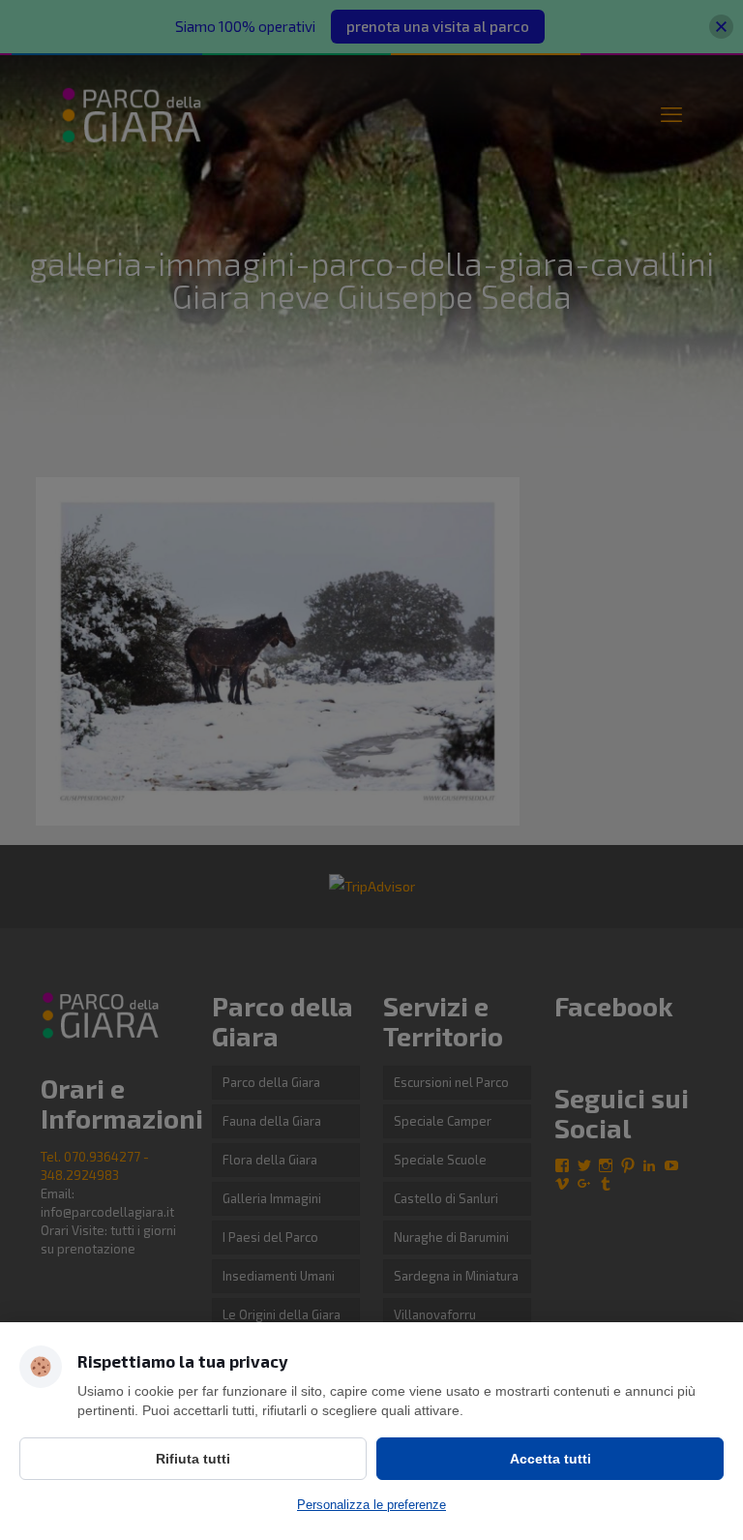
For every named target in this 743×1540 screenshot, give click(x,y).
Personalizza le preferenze (371, 1504)
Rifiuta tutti (193, 1458)
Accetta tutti (550, 1458)
